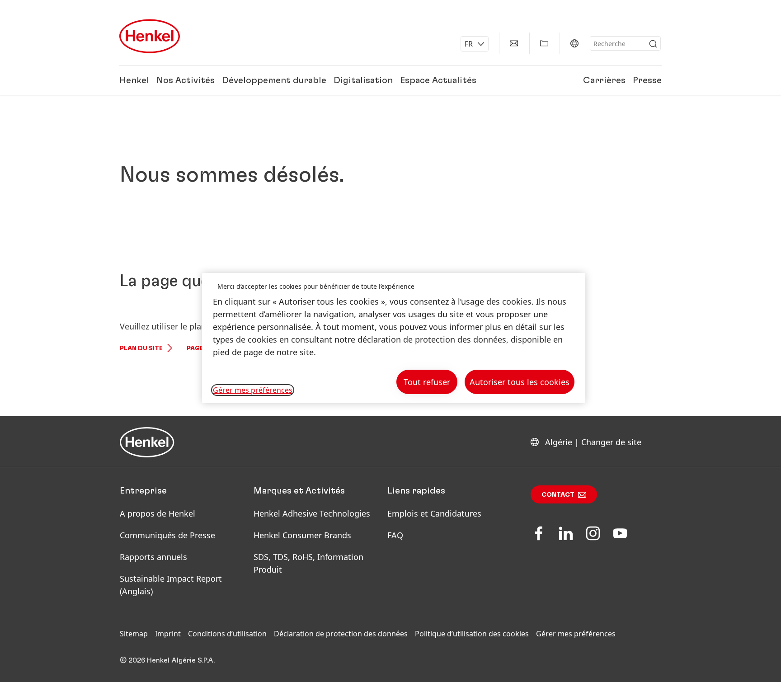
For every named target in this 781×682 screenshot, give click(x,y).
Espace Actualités (438, 80)
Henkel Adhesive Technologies (312, 513)
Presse (647, 80)
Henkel (134, 80)
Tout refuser (427, 381)
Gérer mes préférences (576, 634)
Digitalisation (363, 80)
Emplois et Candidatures (434, 513)
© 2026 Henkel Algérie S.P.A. (167, 660)
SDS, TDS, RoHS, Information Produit (308, 563)
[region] (393, 338)
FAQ (395, 535)
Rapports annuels (153, 556)
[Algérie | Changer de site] (574, 43)
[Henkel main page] (149, 36)
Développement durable (274, 80)
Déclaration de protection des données (341, 634)
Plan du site (141, 348)
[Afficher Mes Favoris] (544, 43)
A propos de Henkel (157, 513)
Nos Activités (185, 80)
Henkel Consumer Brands (302, 535)
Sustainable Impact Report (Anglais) (171, 585)
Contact (557, 495)
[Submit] (653, 44)
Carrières (604, 80)
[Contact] (514, 43)
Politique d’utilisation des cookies (472, 634)
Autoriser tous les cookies (519, 381)
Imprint (168, 634)
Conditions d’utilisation (227, 634)
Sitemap (134, 634)
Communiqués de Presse (167, 535)
